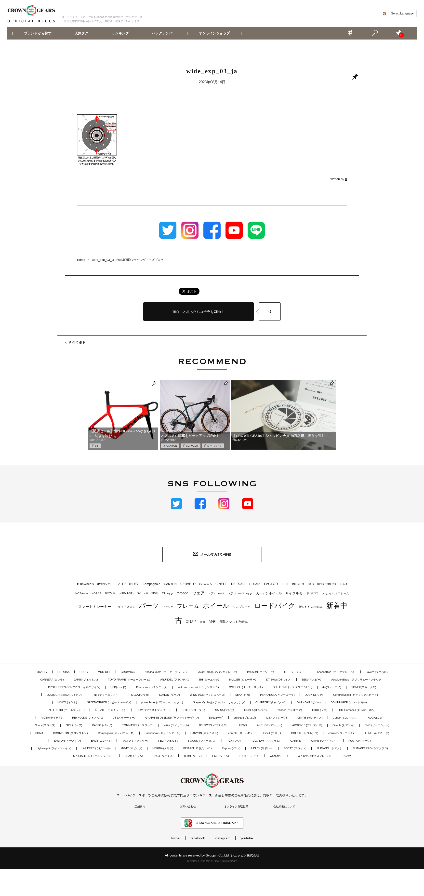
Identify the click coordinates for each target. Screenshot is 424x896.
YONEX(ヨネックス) (363, 687)
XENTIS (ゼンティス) (310, 717)
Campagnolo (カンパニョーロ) (116, 733)
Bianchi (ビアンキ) (343, 725)
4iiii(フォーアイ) (331, 687)
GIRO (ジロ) (319, 710)
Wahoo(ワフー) (279, 755)
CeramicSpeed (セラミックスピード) (355, 694)
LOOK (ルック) (314, 694)
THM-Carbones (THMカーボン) (356, 710)
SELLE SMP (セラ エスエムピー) (292, 687)
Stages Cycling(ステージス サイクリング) (219, 702)
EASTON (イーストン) (67, 740)
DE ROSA (238, 584)
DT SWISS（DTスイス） (214, 725)
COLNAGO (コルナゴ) (304, 733)
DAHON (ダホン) (169, 694)
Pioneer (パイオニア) (289, 710)
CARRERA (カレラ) (52, 679)
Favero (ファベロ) (377, 671)
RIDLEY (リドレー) (262, 748)
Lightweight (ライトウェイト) (54, 748)
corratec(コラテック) (341, 733)
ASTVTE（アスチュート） (111, 710)
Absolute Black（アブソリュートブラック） (357, 679)
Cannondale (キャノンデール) (162, 733)
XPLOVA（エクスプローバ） (315, 755)
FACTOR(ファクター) (135, 740)
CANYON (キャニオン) (204, 733)
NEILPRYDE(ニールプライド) (67, 710)
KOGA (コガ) (376, 717)
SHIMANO (126, 593)
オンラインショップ (214, 33)
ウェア (198, 592)
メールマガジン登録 (215, 554)
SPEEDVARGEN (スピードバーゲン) (109, 702)
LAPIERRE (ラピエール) (96, 748)
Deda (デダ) (216, 717)
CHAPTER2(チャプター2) (271, 702)
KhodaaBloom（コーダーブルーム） (166, 671)
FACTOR (271, 584)
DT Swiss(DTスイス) (279, 679)
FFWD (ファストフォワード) (154, 710)
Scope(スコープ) (45, 725)
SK (139, 593)
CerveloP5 (205, 584)
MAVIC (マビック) (131, 748)
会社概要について (284, 806)
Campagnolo (151, 584)
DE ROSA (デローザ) (376, 733)
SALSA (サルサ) (224, 710)
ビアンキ (167, 606)
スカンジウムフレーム (335, 593)
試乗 (212, 622)
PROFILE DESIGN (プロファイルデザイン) (74, 687)
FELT (285, 584)
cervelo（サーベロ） (240, 733)
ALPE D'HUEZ (128, 584)
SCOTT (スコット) (295, 748)
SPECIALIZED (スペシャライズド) (94, 755)
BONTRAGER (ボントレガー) (349, 702)
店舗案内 (139, 806)
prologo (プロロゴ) (245, 717)
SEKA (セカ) (242, 694)
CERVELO (192, 445)
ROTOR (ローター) (193, 710)
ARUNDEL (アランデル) (174, 679)
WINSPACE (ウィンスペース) (207, 694)
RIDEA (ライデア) (51, 717)
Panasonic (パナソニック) (152, 687)
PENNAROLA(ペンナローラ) (277, 694)
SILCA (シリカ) (140, 694)
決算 (202, 621)
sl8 (146, 593)
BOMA (39, 733)
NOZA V (110, 593)
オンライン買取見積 (236, 806)
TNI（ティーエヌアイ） (106, 694)
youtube (246, 838)
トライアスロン (125, 607)
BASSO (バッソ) (102, 725)
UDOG (84, 671)
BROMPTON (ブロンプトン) (70, 733)
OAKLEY (42, 671)
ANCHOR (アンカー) (269, 725)
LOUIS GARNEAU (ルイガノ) (64, 694)
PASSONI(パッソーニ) (260, 671)
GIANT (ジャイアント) (324, 740)
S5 (96, 445)
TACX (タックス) (163, 755)
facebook (198, 838)
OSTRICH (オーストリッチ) (246, 687)
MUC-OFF (104, 671)
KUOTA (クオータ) (359, 740)
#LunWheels (85, 584)
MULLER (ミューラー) (242, 679)
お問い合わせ (188, 806)
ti (346, 179)
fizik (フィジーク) (276, 717)
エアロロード (216, 593)
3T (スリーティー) (124, 717)
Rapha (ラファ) (231, 748)
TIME (154, 593)
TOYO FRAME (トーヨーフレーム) (129, 679)
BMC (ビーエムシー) (377, 725)
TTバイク (167, 593)
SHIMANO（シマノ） (330, 748)
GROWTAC (128, 671)
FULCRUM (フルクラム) (265, 740)
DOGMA (254, 584)
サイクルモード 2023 (301, 593)
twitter (176, 838)
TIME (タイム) (220, 755)
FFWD (243, 725)
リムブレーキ (242, 607)
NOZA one (81, 593)
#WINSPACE (106, 584)
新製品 (191, 622)
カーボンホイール (269, 593)
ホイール (216, 605)
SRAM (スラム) (134, 755)
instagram (222, 838)
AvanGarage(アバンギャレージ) (217, 671)
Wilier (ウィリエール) (176, 725)
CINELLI (221, 584)
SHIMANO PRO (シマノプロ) (370, 748)
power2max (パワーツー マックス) (162, 702)
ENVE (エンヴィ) (101, 740)
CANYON (171, 445)
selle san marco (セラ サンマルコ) (198, 687)
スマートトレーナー (94, 606)
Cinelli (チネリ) (272, 733)
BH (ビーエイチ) (209, 679)
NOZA (343, 584)
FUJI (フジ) (234, 740)
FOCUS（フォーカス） (202, 740)
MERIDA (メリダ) (162, 748)
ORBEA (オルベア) (255, 710)
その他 (347, 755)
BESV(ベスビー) (311, 679)
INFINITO (298, 584)
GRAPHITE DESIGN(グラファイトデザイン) (172, 717)
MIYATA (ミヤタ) (67, 702)
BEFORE (76, 342)
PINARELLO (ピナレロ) (197, 748)
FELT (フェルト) (168, 740)
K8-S (311, 584)
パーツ (149, 605)
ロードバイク (214, 445)
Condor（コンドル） (345, 717)
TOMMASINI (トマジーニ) (138, 725)
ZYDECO (182, 593)
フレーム (188, 606)
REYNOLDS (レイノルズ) (87, 717)
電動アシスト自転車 (233, 622)
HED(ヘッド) (118, 687)
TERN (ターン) (193, 755)
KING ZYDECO (326, 584)
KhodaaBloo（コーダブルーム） (336, 671)
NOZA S (96, 593)
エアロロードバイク (240, 593)
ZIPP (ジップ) (74, 725)
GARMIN (295, 740)
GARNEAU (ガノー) (309, 702)
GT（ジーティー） (295, 671)
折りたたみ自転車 (310, 607)
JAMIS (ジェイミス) (86, 679)
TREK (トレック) (249, 755)
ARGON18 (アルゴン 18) (307, 725)
